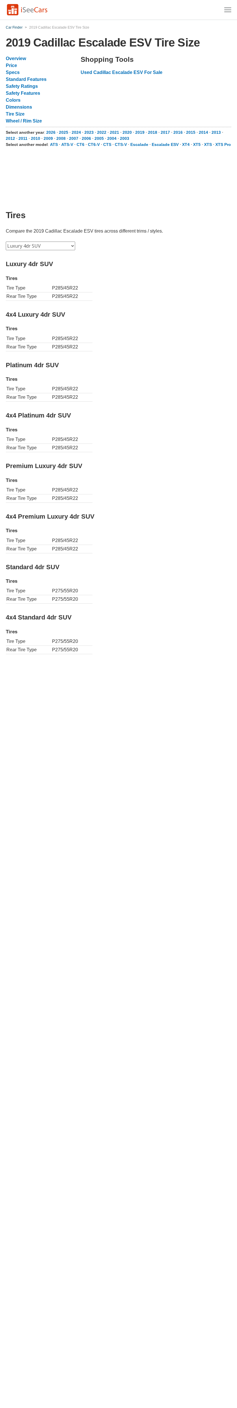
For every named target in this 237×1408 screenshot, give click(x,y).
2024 (76, 132)
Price (11, 65)
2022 (101, 132)
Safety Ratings (22, 86)
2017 (165, 132)
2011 (22, 138)
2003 (124, 138)
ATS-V (67, 144)
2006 (86, 138)
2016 (178, 132)
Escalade (139, 144)
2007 (73, 138)
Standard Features (26, 79)
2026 (50, 132)
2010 (35, 138)
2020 (127, 132)
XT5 (197, 144)
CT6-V (94, 144)
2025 (63, 132)
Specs (13, 72)
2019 (140, 132)
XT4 (186, 144)
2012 (10, 138)
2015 (190, 132)
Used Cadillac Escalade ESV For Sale (121, 72)
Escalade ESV (165, 144)
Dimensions (19, 107)
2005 (99, 138)
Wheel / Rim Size (24, 120)
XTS (208, 144)
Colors (13, 100)
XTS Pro (223, 144)
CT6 (80, 144)
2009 (48, 138)
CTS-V (121, 144)
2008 (61, 138)
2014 (203, 132)
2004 (111, 138)
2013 (216, 132)
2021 (114, 132)
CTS (107, 144)
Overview (16, 58)
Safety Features (23, 93)
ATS (54, 144)
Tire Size (15, 114)
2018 (152, 132)
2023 (89, 132)
